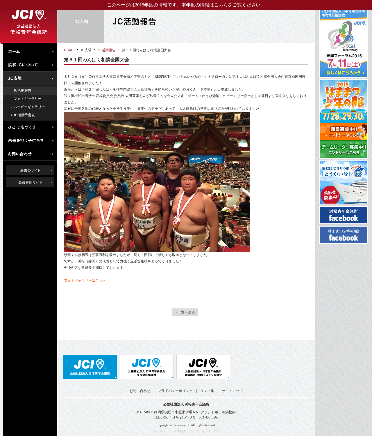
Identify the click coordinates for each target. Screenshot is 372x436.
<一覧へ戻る (185, 312)
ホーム (31, 50)
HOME (69, 50)
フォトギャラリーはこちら (85, 280)
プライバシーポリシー (175, 391)
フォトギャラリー (28, 99)
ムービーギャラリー (29, 107)
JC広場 (31, 78)
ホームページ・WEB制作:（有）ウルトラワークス (186, 431)
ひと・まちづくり (31, 127)
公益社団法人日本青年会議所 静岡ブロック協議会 (203, 367)
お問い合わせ (31, 154)
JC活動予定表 (24, 115)
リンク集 (207, 391)
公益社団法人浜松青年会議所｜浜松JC (28, 21)
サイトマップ (232, 391)
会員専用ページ (34, 182)
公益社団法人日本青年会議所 (90, 367)
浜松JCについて (31, 65)
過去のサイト (30, 170)
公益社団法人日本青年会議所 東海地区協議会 (147, 367)
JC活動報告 (22, 91)
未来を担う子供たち (31, 140)
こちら (221, 4)
